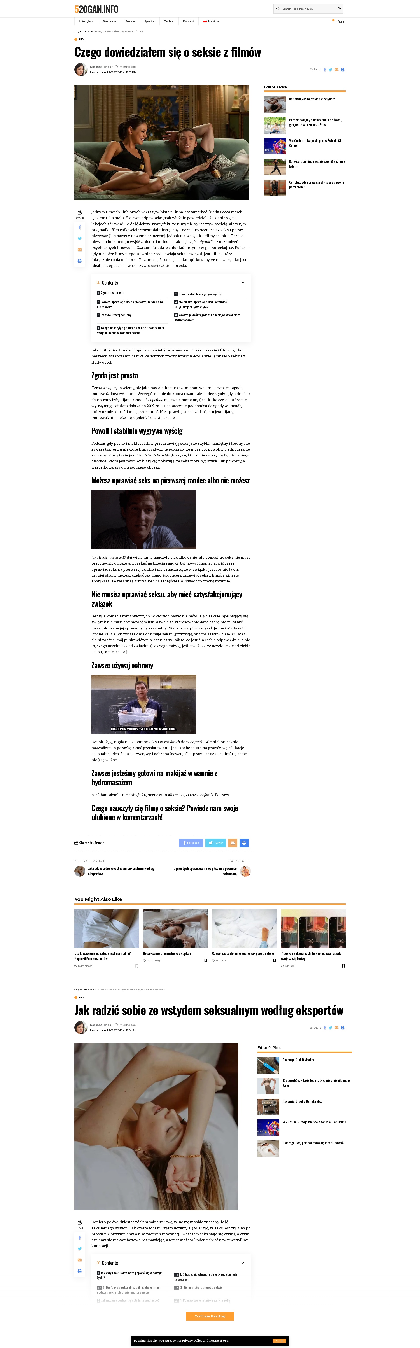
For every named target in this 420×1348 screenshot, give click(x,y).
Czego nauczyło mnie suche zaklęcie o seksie (243, 953)
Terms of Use (218, 1340)
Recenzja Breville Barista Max (302, 1101)
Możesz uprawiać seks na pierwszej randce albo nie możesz (130, 304)
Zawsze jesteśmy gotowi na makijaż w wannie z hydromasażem (207, 317)
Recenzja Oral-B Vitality (298, 1059)
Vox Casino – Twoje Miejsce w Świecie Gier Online (314, 1121)
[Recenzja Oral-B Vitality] (268, 1065)
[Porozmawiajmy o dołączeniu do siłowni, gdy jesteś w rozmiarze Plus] (275, 125)
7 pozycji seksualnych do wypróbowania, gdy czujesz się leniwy (311, 955)
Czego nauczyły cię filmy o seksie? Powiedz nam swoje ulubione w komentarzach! (130, 330)
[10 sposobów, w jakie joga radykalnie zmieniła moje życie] (268, 1086)
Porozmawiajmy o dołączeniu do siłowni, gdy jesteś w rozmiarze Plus (315, 122)
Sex (81, 39)
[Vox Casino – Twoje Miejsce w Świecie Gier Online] (275, 146)
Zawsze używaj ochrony (116, 314)
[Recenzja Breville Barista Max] (268, 1107)
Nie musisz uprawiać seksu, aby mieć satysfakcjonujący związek (200, 304)
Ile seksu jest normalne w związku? (312, 98)
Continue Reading (210, 1316)
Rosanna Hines (100, 66)
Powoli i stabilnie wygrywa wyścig (200, 294)
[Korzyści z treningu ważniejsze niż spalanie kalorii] (275, 167)
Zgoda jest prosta (112, 292)
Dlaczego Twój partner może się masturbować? (314, 1142)
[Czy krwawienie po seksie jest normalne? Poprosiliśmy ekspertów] (106, 928)
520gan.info (96, 8)
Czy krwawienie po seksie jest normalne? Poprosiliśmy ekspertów (102, 955)
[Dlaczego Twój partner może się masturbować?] (268, 1148)
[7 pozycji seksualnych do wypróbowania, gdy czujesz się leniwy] (313, 928)
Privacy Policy (192, 1340)
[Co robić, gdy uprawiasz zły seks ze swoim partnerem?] (275, 188)
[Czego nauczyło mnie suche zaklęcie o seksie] (244, 928)
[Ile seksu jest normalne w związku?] (275, 104)
